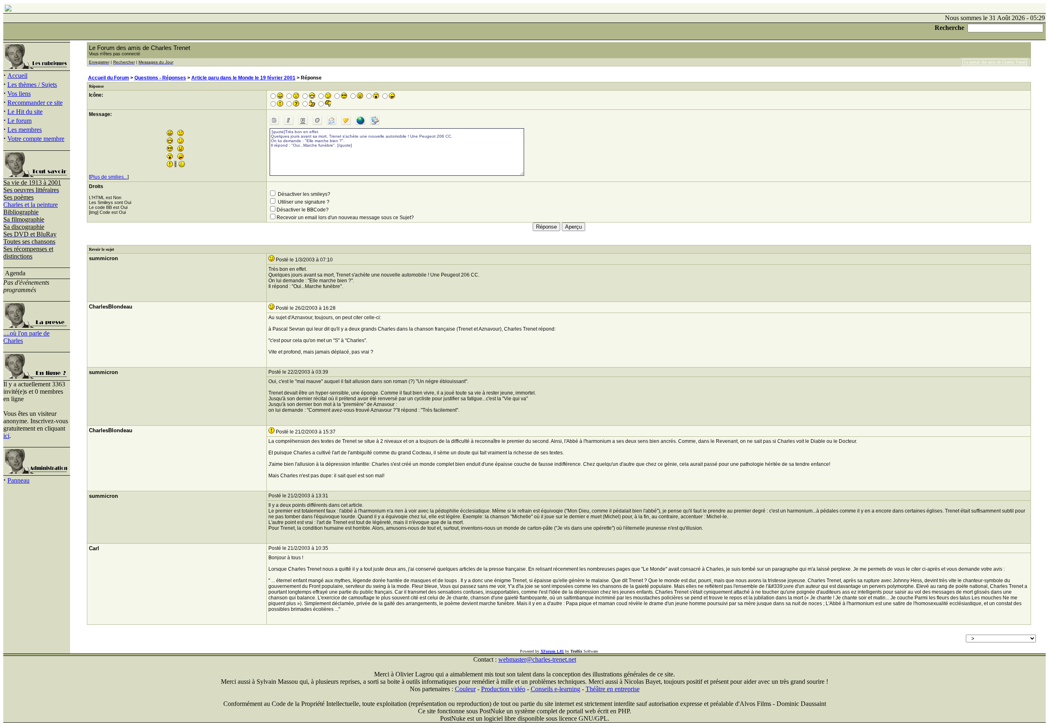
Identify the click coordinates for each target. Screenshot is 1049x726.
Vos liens (19, 93)
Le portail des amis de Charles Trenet (995, 62)
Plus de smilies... (108, 177)
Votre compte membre (35, 138)
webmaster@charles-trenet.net (537, 659)
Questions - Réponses (160, 78)
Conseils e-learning (555, 688)
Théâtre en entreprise (613, 688)
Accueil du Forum (108, 78)
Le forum (19, 120)
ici (6, 435)
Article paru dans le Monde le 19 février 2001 (243, 78)
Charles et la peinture (30, 204)
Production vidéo (503, 688)
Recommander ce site (35, 102)
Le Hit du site (25, 111)
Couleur (465, 688)
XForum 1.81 (552, 651)
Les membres (24, 129)
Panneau (18, 480)
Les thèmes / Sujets (32, 84)
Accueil (17, 75)
